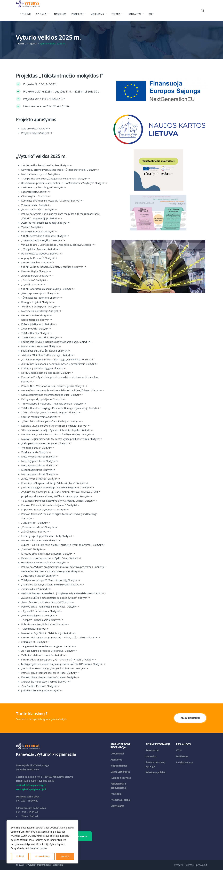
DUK (150, 14)
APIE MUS (41, 14)
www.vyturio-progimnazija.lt (31, 789)
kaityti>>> (76, 558)
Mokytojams (117, 805)
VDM (179, 750)
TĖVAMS (116, 14)
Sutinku (65, 856)
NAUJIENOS (60, 14)
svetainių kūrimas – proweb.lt (190, 864)
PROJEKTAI (77, 14)
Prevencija (116, 793)
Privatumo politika (37, 848)
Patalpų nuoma (184, 762)
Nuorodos (151, 756)
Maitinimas (182, 756)
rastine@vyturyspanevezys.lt (31, 785)
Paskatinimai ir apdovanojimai (118, 785)
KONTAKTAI (135, 14)
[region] (42, 841)
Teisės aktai (152, 750)
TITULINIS (25, 14)
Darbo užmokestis (120, 771)
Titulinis (20, 43)
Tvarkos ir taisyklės (121, 777)
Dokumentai (117, 753)
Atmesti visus (42, 856)
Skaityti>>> (43, 128)
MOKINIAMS (97, 14)
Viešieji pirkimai (119, 765)
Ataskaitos (116, 759)
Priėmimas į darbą (120, 799)
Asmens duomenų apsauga (155, 764)
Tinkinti (20, 856)
